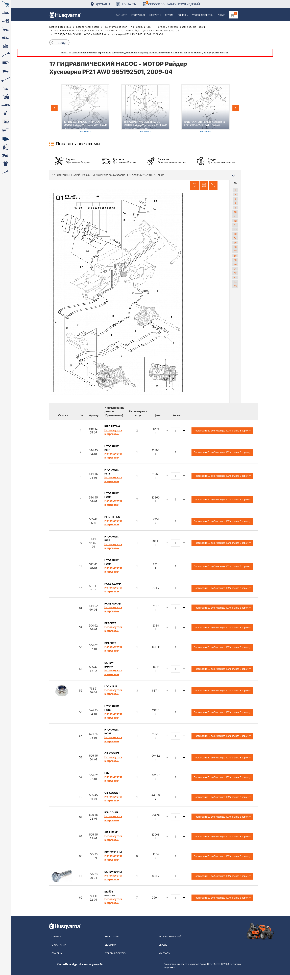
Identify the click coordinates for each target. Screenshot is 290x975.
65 (235, 286)
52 (235, 229)
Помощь (183, 15)
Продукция (138, 15)
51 (235, 225)
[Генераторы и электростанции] (5, 122)
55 (235, 242)
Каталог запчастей (87, 27)
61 (235, 268)
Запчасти (121, 15)
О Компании (59, 945)
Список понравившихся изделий (173, 3)
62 (235, 273)
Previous (54, 108)
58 (235, 255)
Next (235, 108)
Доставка (103, 4)
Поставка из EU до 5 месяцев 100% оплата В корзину (222, 430)
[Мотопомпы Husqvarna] (5, 138)
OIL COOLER (111, 753)
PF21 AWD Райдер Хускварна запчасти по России (84, 30)
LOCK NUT (110, 686)
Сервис (169, 15)
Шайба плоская (109, 894)
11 (235, 216)
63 (235, 277)
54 (235, 238)
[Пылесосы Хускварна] (5, 147)
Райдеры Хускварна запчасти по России (181, 27)
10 (235, 212)
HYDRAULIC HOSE (111, 495)
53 (235, 233)
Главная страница (60, 27)
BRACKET (110, 623)
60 (235, 264)
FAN (106, 773)
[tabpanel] (85, 108)
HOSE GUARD (112, 604)
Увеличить (85, 131)
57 (235, 251)
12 (235, 220)
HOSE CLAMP (112, 584)
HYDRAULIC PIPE (111, 448)
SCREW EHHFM (109, 665)
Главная (56, 936)
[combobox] (145, 175)
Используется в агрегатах (113, 432)
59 (235, 260)
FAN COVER (111, 813)
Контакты (129, 4)
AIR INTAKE (111, 832)
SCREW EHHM (113, 852)
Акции (221, 15)
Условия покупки (202, 15)
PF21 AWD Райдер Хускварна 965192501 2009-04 (149, 30)
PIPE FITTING (112, 426)
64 (235, 281)
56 (235, 246)
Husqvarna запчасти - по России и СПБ (128, 27)
